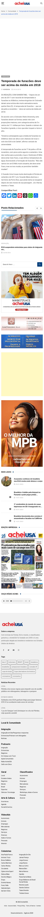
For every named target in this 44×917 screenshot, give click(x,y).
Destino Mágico (6, 877)
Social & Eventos (6, 807)
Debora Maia (5, 874)
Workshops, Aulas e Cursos (29, 792)
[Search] (41, 3)
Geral (3, 772)
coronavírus (17, 676)
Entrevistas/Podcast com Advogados (13, 735)
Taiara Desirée (24, 890)
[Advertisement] (22, 41)
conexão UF (33, 667)
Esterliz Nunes (6, 882)
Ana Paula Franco (7, 854)
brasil (26, 662)
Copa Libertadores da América (24, 671)
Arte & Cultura (8, 798)
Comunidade (12, 11)
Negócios (4, 753)
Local (3, 686)
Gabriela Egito (5, 888)
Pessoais (23, 795)
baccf (4, 662)
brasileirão (5, 667)
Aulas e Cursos (6, 838)
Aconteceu (4, 801)
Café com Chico (6, 764)
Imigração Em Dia (24, 854)
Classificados (26, 772)
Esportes (4, 789)
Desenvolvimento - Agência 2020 (22, 913)
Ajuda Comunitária (7, 759)
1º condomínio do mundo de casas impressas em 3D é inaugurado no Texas (27, 506)
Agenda (3, 804)
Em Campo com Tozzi (8, 756)
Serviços (23, 789)
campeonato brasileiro (19, 667)
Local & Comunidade (11, 723)
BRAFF (20, 662)
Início (5, 906)
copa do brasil (7, 671)
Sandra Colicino (24, 887)
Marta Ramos (23, 871)
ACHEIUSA (6, 89)
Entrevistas (5, 750)
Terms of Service (30, 906)
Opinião (21, 874)
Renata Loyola (23, 885)
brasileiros (34, 662)
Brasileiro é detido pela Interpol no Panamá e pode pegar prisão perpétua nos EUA (27, 494)
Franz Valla (4, 885)
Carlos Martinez (6, 863)
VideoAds (5, 814)
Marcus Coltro (23, 866)
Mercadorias (24, 784)
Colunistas (6, 851)
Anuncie (22, 798)
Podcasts (5, 744)
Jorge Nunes (23, 863)
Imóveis (22, 778)
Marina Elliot (23, 868)
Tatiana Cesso (24, 893)
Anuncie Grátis (12, 906)
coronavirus (6, 676)
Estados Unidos (7, 697)
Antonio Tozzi (5, 857)
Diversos (4, 835)
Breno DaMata (6, 860)
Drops (3, 880)
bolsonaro (12, 662)
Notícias (4, 738)
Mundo (3, 784)
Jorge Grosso (23, 860)
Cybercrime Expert (7, 871)
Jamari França (24, 857)
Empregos (23, 781)
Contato (38, 906)
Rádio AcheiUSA (6, 761)
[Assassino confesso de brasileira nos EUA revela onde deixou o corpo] (6, 481)
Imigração (5, 243)
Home (3, 11)
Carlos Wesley (5, 866)
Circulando (4, 868)
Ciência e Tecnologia (8, 792)
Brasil (3, 787)
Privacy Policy (21, 906)
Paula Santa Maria (25, 877)
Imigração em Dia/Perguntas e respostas (14, 733)
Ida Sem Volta (5, 891)
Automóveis (24, 775)
